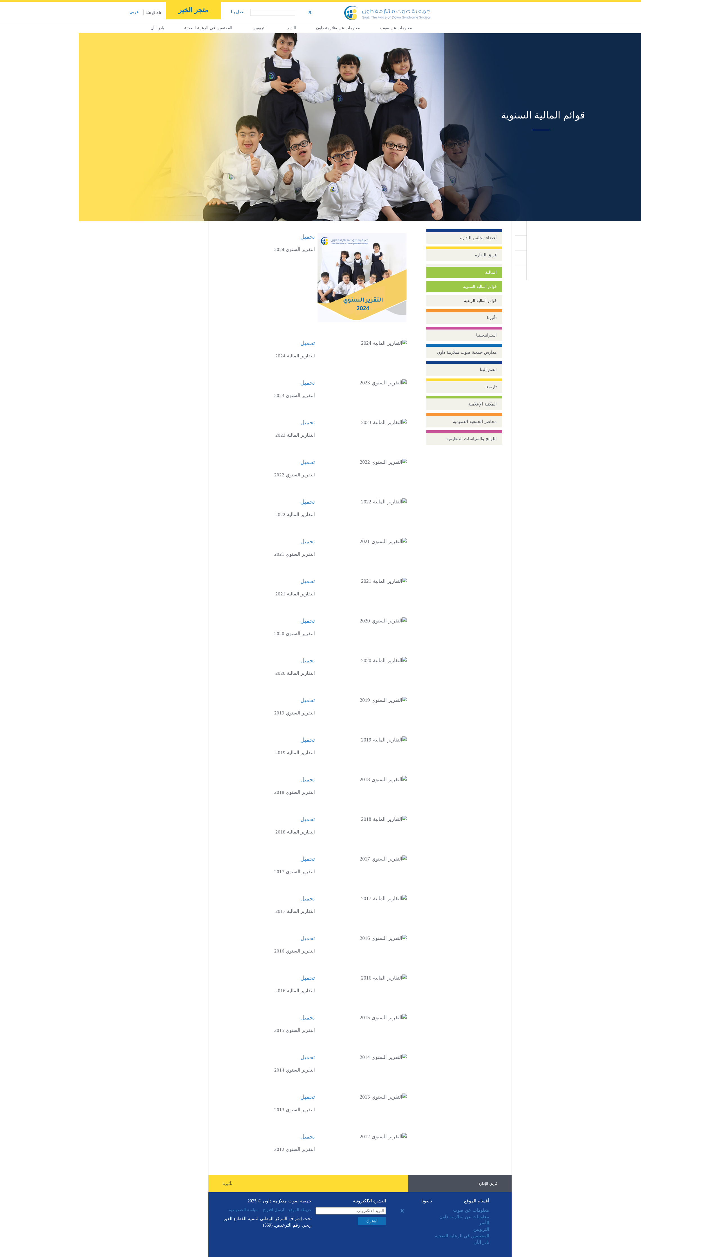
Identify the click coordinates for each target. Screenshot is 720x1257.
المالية (491, 272)
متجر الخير (193, 10)
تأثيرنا (492, 317)
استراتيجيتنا (486, 335)
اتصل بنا (238, 11)
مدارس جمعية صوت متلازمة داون (467, 352)
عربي (134, 12)
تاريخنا (491, 387)
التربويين (260, 28)
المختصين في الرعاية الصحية (208, 28)
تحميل (307, 237)
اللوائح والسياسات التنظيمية (471, 438)
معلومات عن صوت (396, 28)
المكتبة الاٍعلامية (482, 404)
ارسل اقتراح (273, 1210)
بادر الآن (157, 28)
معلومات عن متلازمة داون (338, 28)
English (153, 12)
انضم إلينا (488, 369)
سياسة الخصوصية (243, 1210)
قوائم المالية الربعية (480, 301)
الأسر (291, 28)
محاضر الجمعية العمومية (475, 421)
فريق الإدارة (486, 255)
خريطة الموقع (300, 1210)
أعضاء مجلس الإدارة (478, 238)
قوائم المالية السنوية (480, 286)
